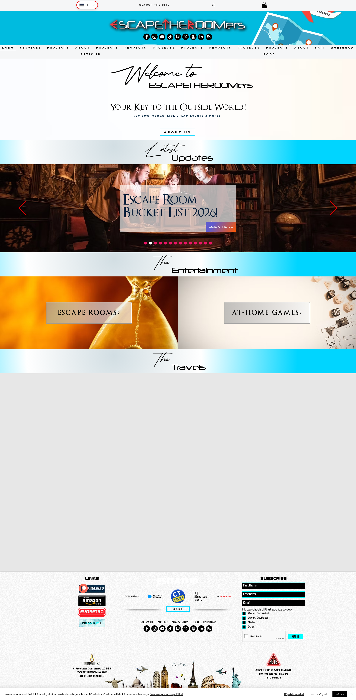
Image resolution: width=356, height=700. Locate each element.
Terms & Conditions (204, 621)
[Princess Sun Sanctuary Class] (190, 243)
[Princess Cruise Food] (195, 243)
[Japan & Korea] (200, 243)
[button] (264, 5)
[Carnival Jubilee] (160, 243)
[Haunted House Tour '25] (165, 243)
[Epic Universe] (170, 243)
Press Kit (162, 621)
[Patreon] (205, 243)
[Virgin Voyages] (185, 243)
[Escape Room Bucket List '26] (150, 243)
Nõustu (340, 694)
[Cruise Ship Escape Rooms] (180, 243)
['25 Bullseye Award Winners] (145, 243)
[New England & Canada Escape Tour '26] (155, 243)
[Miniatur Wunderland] (175, 243)
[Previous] (22, 208)
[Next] (333, 208)
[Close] (351, 694)
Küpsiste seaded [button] (294, 694)
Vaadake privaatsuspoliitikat (166, 694)
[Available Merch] (210, 243)
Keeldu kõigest (318, 694)
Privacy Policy (180, 621)
